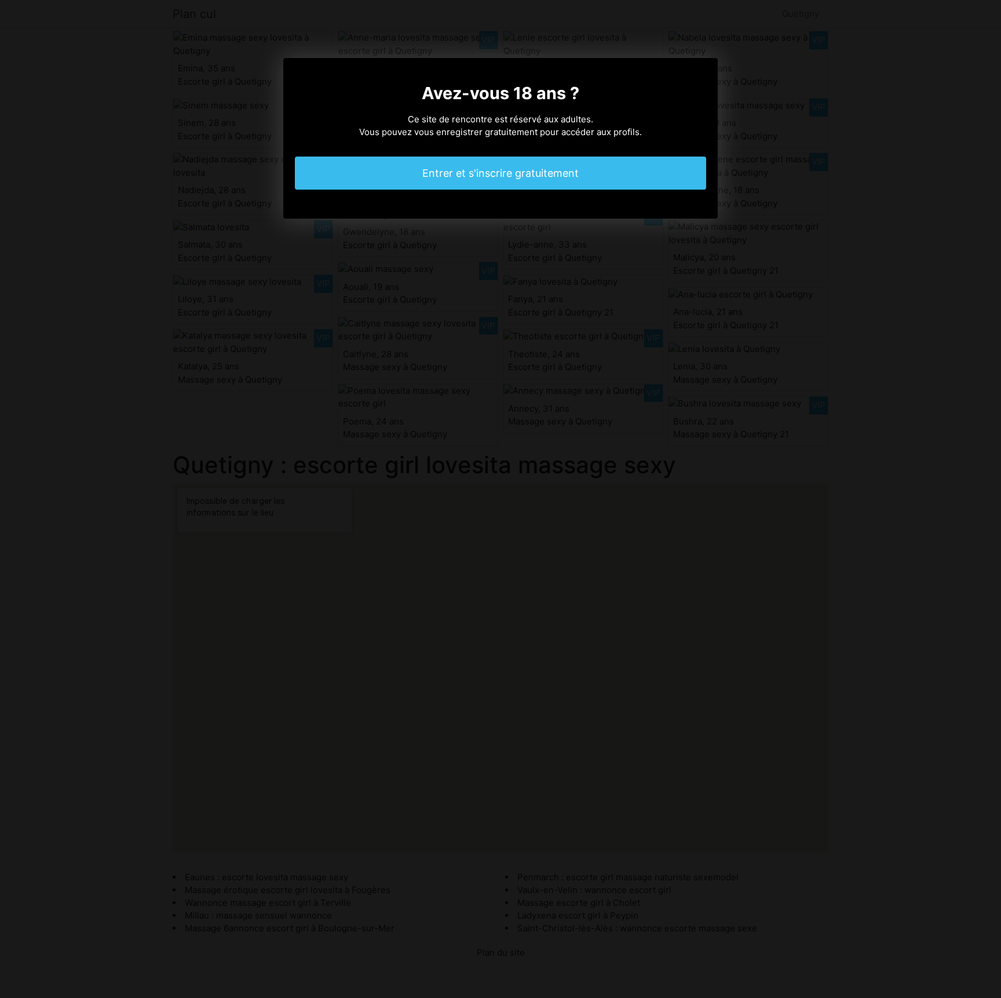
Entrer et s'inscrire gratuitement (500, 173)
